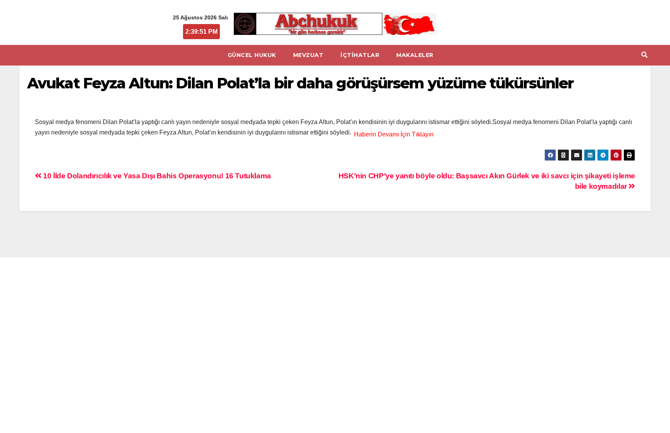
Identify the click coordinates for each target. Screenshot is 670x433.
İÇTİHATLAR (359, 55)
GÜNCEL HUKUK (252, 55)
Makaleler (414, 55)
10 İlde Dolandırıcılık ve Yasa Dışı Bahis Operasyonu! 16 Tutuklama (156, 176)
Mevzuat (308, 55)
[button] (644, 55)
